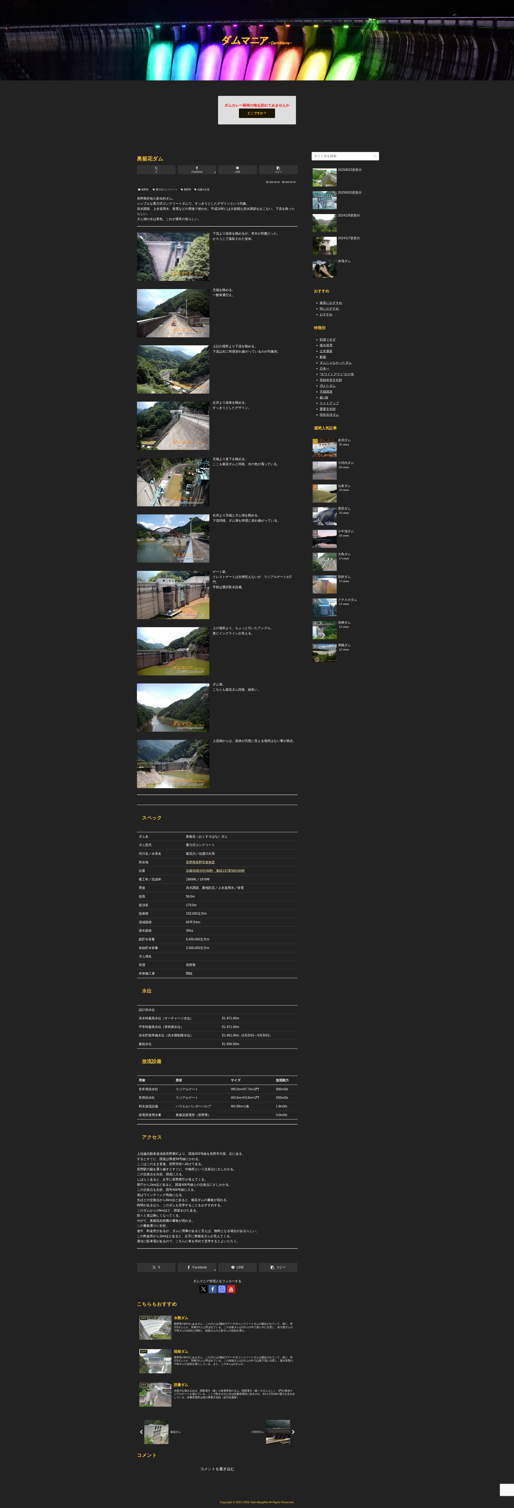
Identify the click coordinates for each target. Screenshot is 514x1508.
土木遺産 (326, 351)
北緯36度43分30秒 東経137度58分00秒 (215, 870)
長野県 (145, 189)
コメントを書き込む (217, 1469)
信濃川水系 (203, 189)
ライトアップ (329, 403)
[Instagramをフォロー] (222, 1289)
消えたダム (328, 386)
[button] (278, 169)
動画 (323, 357)
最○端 (324, 397)
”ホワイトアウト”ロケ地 (337, 374)
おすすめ (326, 314)
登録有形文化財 (331, 380)
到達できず (328, 339)
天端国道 (326, 391)
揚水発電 (326, 345)
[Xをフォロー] (203, 1289)
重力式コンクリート (166, 189)
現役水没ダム (329, 414)
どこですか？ (257, 113)
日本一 (324, 368)
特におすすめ (329, 308)
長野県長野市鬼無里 (200, 862)
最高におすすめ (331, 303)
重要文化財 (328, 409)
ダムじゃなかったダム (336, 362)
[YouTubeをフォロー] (231, 1289)
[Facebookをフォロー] (213, 1289)
